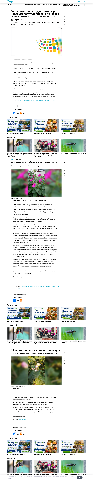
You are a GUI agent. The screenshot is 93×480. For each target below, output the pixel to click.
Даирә (10, 1)
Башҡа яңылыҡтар (15, 8)
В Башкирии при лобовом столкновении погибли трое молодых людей (71, 5)
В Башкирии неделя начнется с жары (51, 4)
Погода (12, 347)
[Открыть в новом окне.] (16, 113)
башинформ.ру (23, 419)
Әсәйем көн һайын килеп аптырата (31, 4)
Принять (79, 477)
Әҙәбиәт (13, 159)
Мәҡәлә (9, 4)
